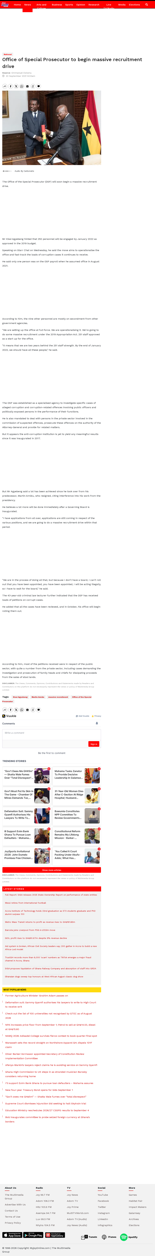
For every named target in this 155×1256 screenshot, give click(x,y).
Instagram (104, 1213)
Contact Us (11, 1210)
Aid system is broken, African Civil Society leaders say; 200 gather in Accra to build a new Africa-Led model (51, 949)
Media (121, 4)
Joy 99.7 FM (43, 1194)
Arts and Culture (41, 6)
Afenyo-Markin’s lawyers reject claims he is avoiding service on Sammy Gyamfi (51, 1065)
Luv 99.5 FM (43, 1219)
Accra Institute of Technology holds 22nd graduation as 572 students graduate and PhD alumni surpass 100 (50, 914)
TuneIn (92, 1236)
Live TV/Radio (108, 6)
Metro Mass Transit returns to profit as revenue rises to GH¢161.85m (40, 923)
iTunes (111, 1236)
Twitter (102, 1207)
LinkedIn (103, 1219)
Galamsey (134, 1213)
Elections (134, 4)
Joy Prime (73, 1207)
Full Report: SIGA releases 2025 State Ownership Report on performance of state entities (51, 896)
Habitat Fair (135, 1200)
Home (17, 4)
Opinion (80, 4)
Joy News (72, 1194)
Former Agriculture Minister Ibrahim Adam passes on (36, 995)
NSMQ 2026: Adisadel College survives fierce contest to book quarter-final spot (51, 1035)
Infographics (105, 1225)
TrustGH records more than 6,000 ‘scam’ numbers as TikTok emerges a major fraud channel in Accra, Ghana (48, 960)
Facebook (103, 1200)
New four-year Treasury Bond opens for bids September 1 (39, 1090)
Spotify (132, 1236)
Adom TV (72, 1200)
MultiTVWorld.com (78, 1213)
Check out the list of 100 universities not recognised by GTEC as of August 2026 (48, 1015)
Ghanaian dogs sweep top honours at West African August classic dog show (44, 978)
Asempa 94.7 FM (45, 1213)
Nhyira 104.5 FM (45, 1225)
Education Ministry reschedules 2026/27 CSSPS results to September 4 (47, 1110)
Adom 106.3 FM (45, 1200)
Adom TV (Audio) (77, 1219)
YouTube (103, 1194)
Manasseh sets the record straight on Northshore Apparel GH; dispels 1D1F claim (48, 1045)
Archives (134, 1219)
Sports (69, 4)
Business (57, 4)
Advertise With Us (15, 1204)
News (27, 4)
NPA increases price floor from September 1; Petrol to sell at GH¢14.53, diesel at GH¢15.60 (50, 1027)
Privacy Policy (13, 1222)
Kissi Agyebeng (20, 697)
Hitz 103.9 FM (44, 1207)
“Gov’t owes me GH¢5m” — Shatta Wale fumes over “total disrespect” (45, 1096)
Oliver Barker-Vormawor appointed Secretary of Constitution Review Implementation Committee (44, 1056)
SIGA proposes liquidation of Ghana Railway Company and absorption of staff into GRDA (50, 970)
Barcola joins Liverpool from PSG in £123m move (30, 931)
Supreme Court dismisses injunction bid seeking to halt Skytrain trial (45, 1103)
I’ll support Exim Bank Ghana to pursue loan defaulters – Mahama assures (49, 1083)
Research (93, 4)
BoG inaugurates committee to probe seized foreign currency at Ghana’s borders (47, 1119)
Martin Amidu (38, 697)
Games (133, 1194)
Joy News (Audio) (77, 1225)
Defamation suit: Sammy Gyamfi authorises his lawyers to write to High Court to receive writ (50, 1004)
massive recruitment (58, 697)
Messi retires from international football (25, 904)
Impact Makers (137, 1207)
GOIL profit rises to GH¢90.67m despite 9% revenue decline (36, 939)
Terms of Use (12, 1216)
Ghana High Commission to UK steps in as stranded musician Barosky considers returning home (46, 1074)
